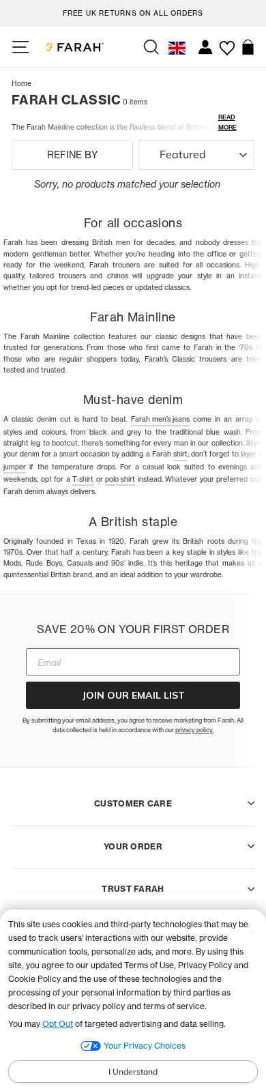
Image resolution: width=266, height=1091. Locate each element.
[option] (133, 11)
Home (21, 83)
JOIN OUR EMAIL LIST (133, 695)
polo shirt (120, 479)
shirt (180, 454)
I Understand (133, 1071)
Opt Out (57, 1024)
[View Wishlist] (226, 43)
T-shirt (82, 479)
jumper (14, 467)
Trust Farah (133, 889)
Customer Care (133, 803)
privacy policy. (194, 729)
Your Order (133, 846)
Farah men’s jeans (160, 419)
